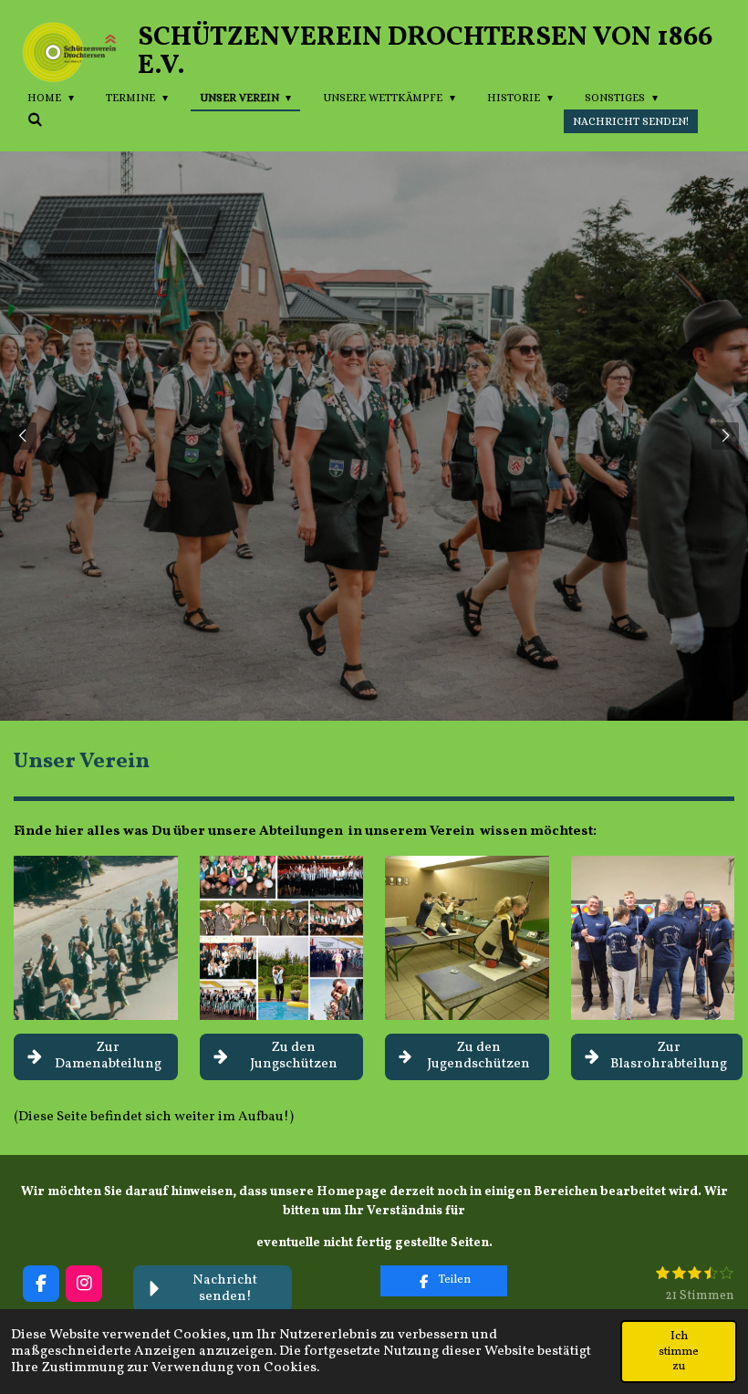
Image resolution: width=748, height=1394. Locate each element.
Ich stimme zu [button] (679, 1350)
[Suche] (35, 119)
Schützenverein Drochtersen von (425, 52)
